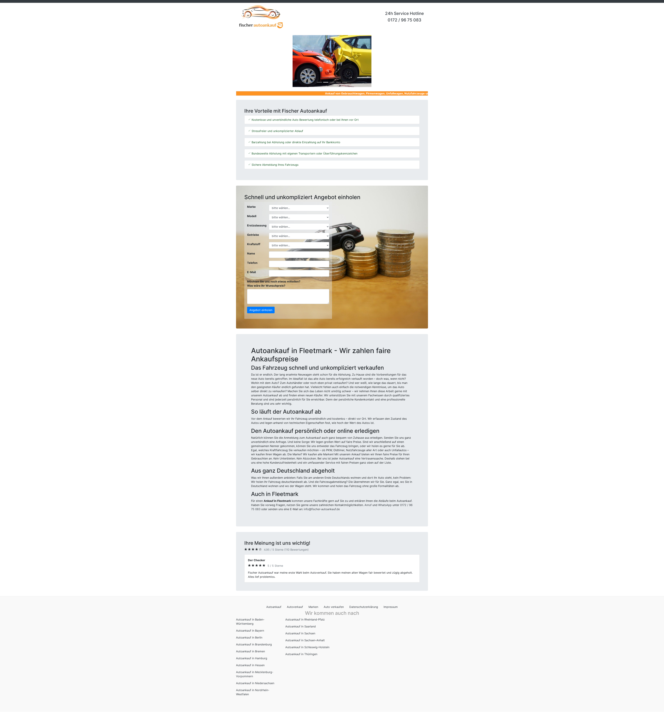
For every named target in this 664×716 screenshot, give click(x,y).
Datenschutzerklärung (363, 602)
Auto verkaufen (334, 602)
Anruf (368, 505)
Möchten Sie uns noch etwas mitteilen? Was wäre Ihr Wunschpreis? (273, 283)
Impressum (391, 602)
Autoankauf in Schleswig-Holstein (307, 643)
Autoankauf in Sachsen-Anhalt (305, 636)
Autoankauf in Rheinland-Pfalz (305, 615)
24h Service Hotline (404, 13)
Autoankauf (273, 602)
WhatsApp (385, 505)
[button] (250, 61)
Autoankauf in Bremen (250, 647)
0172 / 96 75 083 (404, 19)
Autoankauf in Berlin (249, 633)
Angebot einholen (260, 310)
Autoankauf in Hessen (250, 661)
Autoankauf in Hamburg (251, 654)
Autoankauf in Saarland (300, 622)
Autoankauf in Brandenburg (254, 640)
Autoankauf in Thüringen (301, 650)
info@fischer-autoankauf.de (322, 509)
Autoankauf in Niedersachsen (255, 679)
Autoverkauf (295, 602)
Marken (313, 602)
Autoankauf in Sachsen (300, 629)
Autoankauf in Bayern (250, 626)
